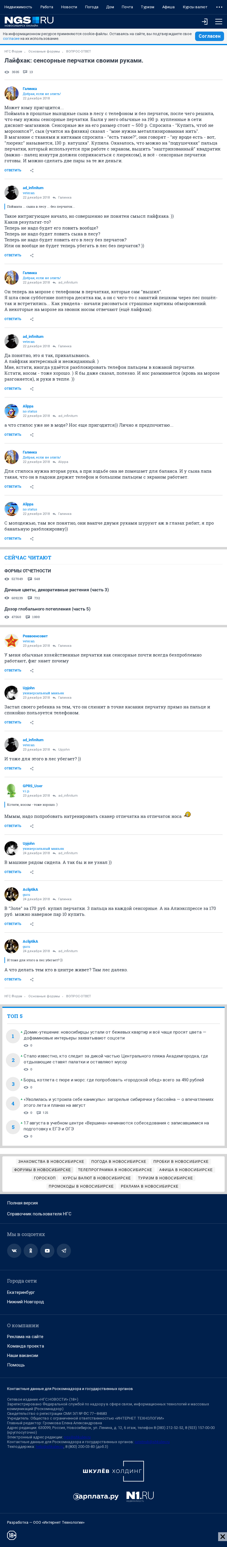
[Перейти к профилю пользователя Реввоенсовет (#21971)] (11, 641)
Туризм (147, 7)
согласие (11, 38)
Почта (127, 7)
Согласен (209, 36)
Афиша (168, 7)
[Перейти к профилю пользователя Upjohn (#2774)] (11, 693)
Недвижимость (18, 7)
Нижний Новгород (25, 1301)
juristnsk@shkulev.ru (152, 1442)
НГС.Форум (13, 51)
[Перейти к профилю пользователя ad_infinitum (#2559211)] (11, 193)
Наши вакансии (22, 1355)
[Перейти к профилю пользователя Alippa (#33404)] (11, 411)
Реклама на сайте (25, 1336)
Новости (69, 7)
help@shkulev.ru (50, 1446)
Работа (46, 7)
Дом (110, 7)
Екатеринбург (21, 1292)
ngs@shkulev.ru (77, 1437)
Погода (91, 7)
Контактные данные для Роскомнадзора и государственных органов (70, 1388)
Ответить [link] (12, 170)
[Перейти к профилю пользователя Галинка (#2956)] (11, 93)
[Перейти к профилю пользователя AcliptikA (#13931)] (11, 894)
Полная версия (22, 1203)
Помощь (16, 1365)
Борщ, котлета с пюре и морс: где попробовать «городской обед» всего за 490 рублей (114, 1080)
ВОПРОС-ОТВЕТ (78, 51)
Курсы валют (195, 7)
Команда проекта (25, 1346)
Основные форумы (44, 51)
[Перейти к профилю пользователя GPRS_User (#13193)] (11, 791)
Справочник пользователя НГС (39, 1214)
